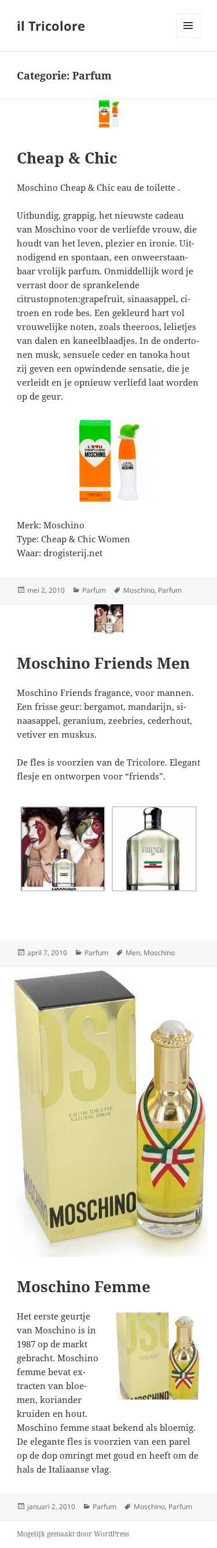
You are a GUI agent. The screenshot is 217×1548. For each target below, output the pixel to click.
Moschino (139, 590)
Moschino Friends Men (103, 662)
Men (133, 953)
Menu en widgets (188, 37)
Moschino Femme (83, 1286)
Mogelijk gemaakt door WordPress (73, 1534)
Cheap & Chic (67, 157)
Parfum (94, 590)
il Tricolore (51, 25)
